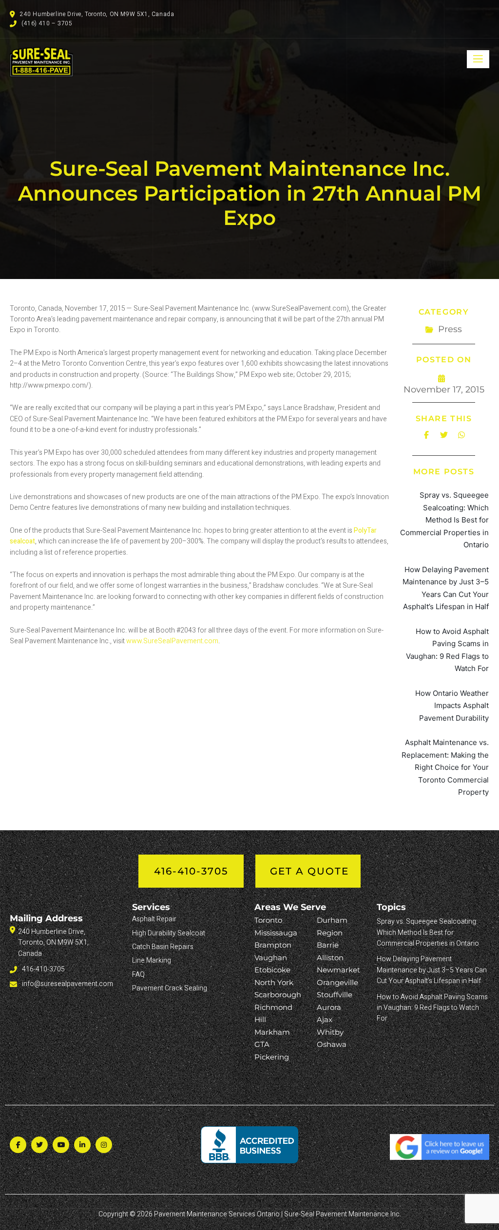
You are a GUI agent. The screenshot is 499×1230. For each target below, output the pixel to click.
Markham (272, 1032)
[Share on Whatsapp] (461, 435)
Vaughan (270, 957)
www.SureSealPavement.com (172, 641)
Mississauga (275, 932)
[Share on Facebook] (426, 435)
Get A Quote (309, 871)
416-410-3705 (191, 871)
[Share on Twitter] (444, 435)
